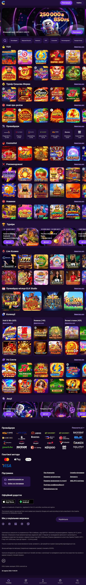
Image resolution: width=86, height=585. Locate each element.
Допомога (74, 477)
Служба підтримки (77, 473)
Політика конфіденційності (54, 485)
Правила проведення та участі (55, 481)
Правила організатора (52, 477)
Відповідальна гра (51, 489)
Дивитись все (8, 323)
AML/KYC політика (77, 481)
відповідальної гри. (69, 544)
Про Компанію (49, 473)
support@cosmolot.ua (16, 479)
